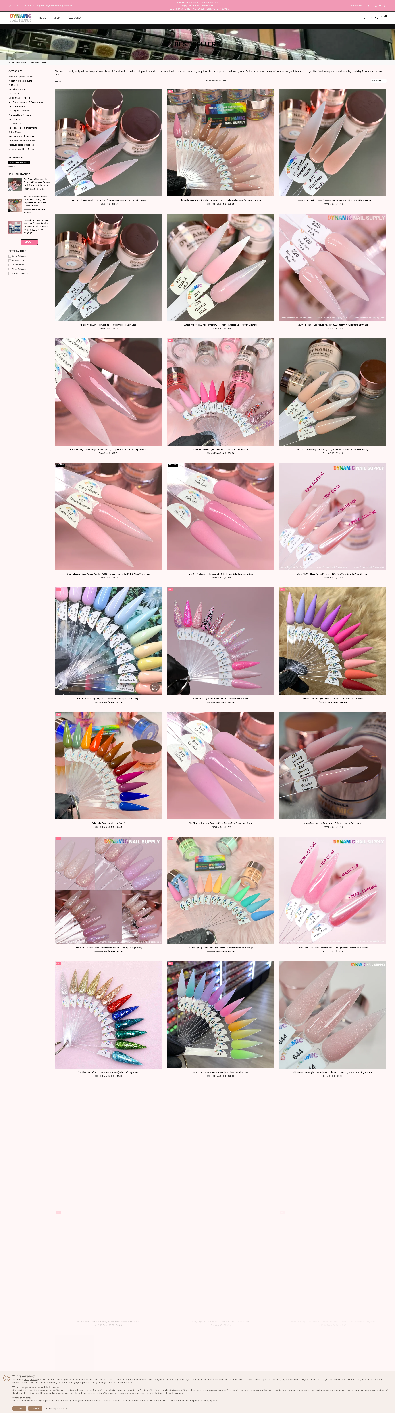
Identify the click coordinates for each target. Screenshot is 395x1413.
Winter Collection (19, 269)
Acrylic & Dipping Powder (20, 76)
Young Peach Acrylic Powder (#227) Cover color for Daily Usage (333, 823)
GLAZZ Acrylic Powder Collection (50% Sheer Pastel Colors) (220, 1072)
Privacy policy (192, 1400)
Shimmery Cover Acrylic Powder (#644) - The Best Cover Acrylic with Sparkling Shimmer (333, 1072)
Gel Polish (13, 85)
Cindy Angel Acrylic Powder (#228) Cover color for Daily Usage (220, 1321)
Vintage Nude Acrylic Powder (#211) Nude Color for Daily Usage (108, 325)
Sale (171, 91)
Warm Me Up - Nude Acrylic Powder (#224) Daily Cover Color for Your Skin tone (333, 574)
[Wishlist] (377, 17)
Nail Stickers (14, 123)
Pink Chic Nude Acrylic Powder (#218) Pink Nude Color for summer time (220, 574)
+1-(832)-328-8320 (21, 5)
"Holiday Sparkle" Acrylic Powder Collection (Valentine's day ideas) (108, 1072)
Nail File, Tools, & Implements (22, 128)
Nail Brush (13, 93)
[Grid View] (56, 80)
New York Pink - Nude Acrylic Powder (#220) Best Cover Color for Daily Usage (332, 325)
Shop (57, 18)
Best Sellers (21, 62)
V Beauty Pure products (20, 81)
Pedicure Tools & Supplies (21, 145)
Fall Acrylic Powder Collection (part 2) (108, 823)
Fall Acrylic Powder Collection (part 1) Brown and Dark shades (333, 1197)
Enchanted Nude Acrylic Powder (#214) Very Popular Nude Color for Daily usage (333, 449)
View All (29, 242)
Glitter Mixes (14, 132)
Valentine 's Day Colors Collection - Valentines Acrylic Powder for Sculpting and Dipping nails (333, 1321)
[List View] (60, 80)
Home (42, 18)
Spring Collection (19, 256)
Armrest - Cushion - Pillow (21, 149)
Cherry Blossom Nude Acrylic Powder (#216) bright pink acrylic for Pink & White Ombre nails (108, 574)
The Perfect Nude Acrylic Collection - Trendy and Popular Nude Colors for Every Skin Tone (220, 200)
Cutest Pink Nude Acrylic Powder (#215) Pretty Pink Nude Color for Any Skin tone (220, 325)
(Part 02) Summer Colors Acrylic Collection (220, 1197)
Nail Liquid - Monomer (19, 110)
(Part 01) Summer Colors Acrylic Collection (108, 1197)
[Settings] (371, 17)
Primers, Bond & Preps (19, 115)
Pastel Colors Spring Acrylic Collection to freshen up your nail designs (108, 698)
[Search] (365, 17)
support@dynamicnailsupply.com (54, 5)
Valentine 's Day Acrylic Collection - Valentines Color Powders (220, 698)
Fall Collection (18, 265)
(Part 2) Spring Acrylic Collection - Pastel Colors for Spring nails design (221, 948)
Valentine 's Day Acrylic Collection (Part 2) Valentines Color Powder (332, 698)
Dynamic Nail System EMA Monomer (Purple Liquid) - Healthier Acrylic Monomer (36, 223)
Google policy (210, 1400)
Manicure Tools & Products (21, 140)
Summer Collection (20, 260)
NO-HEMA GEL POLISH (19, 98)
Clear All (11, 167)
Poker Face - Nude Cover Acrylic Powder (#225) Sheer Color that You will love (333, 948)
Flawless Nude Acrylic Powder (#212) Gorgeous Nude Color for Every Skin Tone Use (333, 200)
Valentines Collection (21, 273)
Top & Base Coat (16, 106)
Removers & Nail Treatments (22, 136)
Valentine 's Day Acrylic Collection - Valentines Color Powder (220, 449)
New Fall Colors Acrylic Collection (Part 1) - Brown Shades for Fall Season (108, 1321)
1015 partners (30, 1379)
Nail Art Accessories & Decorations (25, 102)
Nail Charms (14, 119)
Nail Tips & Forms (17, 89)
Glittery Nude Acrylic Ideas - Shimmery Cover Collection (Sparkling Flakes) (108, 948)
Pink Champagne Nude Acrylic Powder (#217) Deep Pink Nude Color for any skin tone (108, 449)
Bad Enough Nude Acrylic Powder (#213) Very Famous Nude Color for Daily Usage (108, 200)
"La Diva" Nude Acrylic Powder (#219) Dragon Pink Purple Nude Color (220, 823)
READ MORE (74, 18)
